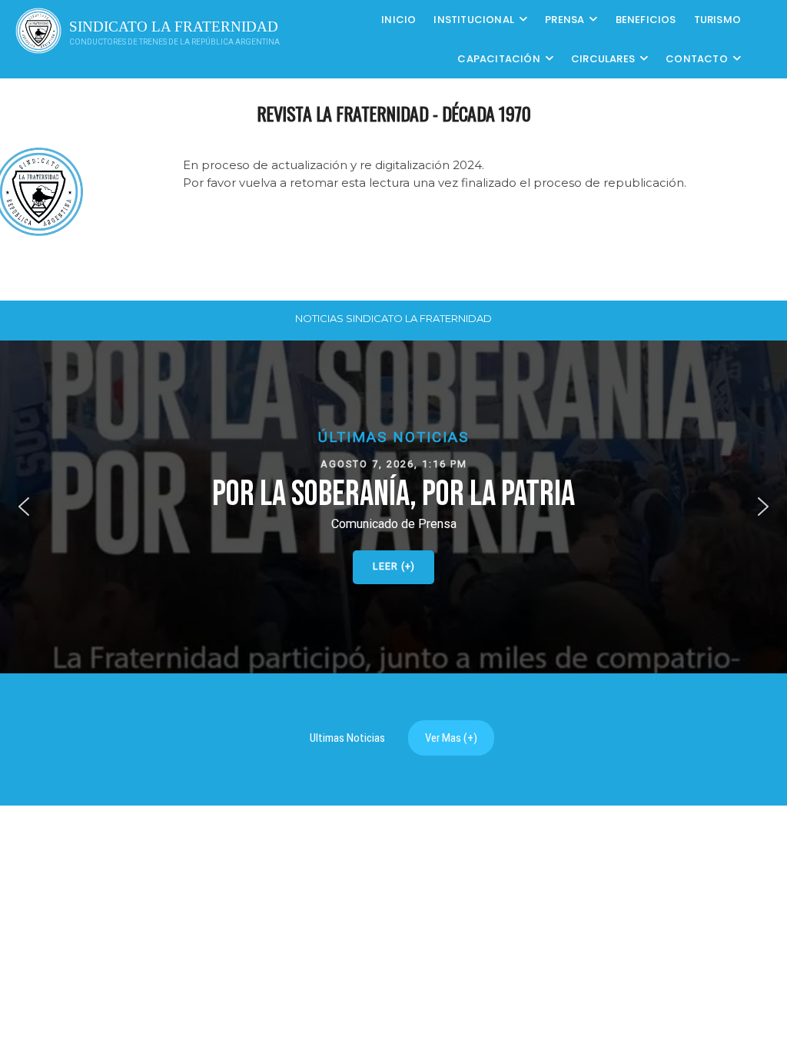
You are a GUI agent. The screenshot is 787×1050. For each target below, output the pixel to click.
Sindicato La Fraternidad (173, 26)
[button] (393, 507)
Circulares (603, 59)
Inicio (398, 19)
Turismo (717, 19)
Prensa (564, 19)
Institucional (473, 19)
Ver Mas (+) (451, 738)
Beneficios (646, 19)
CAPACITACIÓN (498, 59)
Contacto (697, 59)
